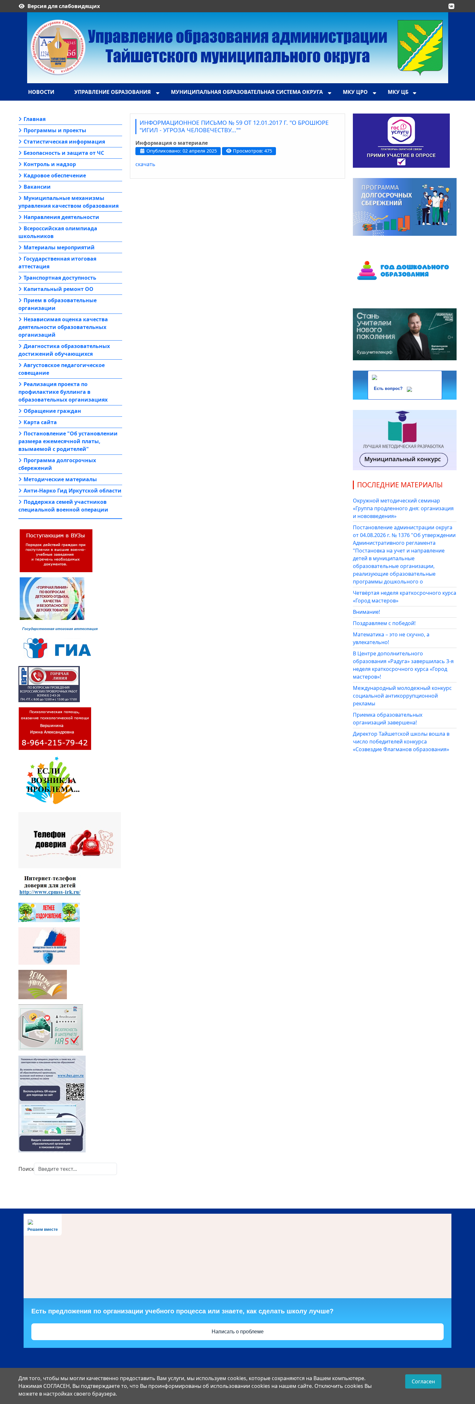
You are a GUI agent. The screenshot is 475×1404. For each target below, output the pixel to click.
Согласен (423, 1381)
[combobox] (75, 1169)
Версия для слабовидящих (63, 6)
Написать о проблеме (238, 1331)
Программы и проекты (55, 130)
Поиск (26, 1168)
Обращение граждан (52, 410)
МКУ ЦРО (355, 91)
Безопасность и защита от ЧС (64, 152)
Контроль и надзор (50, 164)
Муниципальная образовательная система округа (247, 91)
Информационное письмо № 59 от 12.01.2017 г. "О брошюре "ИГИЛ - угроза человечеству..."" (234, 126)
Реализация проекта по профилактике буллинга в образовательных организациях (63, 392)
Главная (35, 119)
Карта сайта (40, 422)
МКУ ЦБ (398, 91)
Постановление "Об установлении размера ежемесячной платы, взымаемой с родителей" (68, 441)
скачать (145, 164)
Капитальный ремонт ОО (58, 289)
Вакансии (37, 186)
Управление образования (112, 91)
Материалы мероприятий (59, 247)
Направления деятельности (61, 217)
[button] (451, 6)
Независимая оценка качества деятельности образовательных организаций (63, 327)
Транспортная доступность (60, 277)
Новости (41, 91)
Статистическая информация (64, 141)
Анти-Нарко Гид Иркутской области (72, 490)
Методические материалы (60, 479)
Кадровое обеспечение (55, 175)
